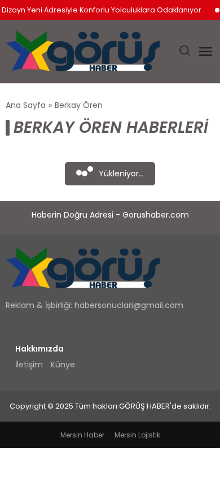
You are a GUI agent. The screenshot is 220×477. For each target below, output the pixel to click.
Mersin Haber (82, 435)
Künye (63, 364)
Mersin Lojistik (137, 435)
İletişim (29, 364)
